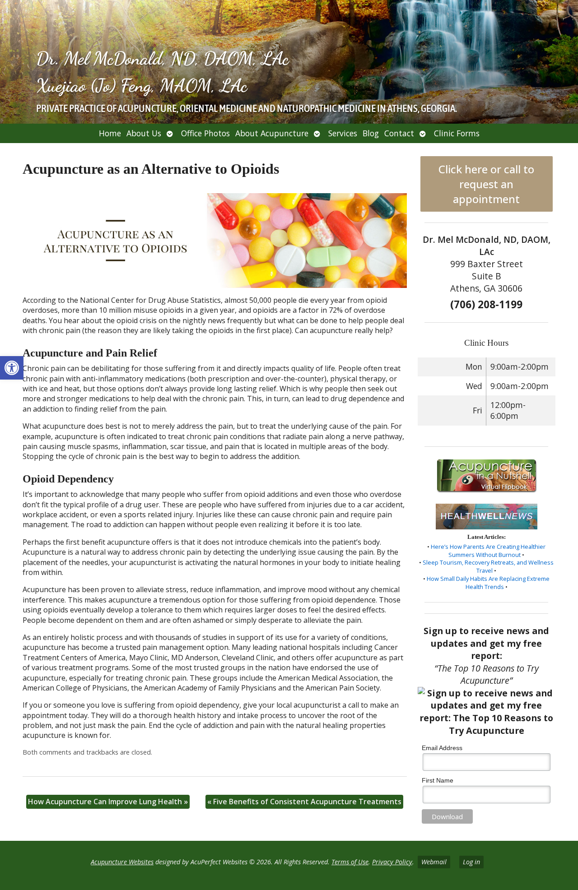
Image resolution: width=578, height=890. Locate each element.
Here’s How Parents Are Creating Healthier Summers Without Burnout (488, 550)
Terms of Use (349, 862)
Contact (399, 133)
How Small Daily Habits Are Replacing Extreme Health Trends (488, 583)
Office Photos (205, 133)
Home (110, 133)
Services (342, 133)
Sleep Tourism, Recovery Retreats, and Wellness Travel (488, 566)
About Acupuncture (271, 133)
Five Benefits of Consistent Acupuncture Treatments (304, 802)
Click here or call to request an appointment (486, 184)
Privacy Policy (392, 862)
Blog (371, 133)
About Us (143, 133)
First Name (437, 780)
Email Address (442, 747)
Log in (471, 862)
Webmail (434, 862)
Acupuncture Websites (122, 862)
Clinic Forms (457, 133)
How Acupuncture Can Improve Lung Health (108, 802)
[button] (11, 368)
